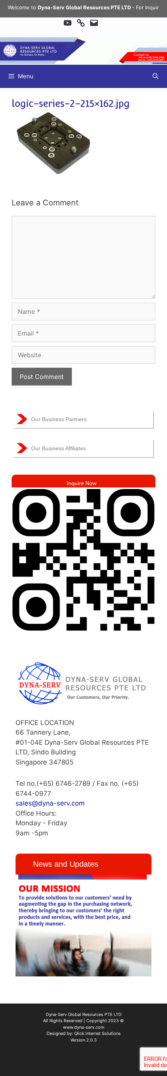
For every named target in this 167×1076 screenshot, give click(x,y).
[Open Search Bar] (155, 76)
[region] (83, 925)
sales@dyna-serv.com (50, 803)
